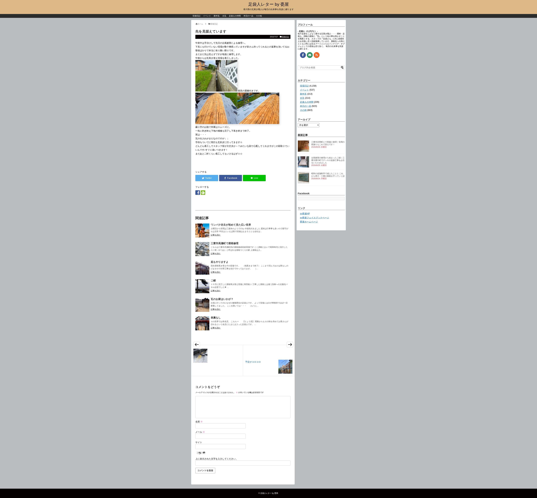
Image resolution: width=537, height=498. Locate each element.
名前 (199, 421)
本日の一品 (248, 16)
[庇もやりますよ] (202, 268)
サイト (198, 442)
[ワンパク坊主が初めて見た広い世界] (202, 230)
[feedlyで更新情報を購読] (203, 192)
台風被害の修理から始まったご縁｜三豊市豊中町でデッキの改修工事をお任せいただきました (328, 160)
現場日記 (196, 16)
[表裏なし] (202, 323)
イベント (207, 16)
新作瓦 (217, 16)
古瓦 (224, 16)
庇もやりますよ (219, 262)
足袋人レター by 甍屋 (268, 4)
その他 (259, 16)
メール (200, 432)
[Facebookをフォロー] (197, 192)
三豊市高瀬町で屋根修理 (224, 243)
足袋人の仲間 (235, 16)
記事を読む (216, 235)
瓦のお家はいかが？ (222, 299)
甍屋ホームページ (309, 222)
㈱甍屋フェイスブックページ (314, 218)
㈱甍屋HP (305, 213)
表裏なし (216, 317)
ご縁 (213, 280)
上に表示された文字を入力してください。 (216, 459)
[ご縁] (202, 286)
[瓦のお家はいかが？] (202, 305)
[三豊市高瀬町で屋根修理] (202, 249)
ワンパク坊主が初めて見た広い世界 (231, 224)
